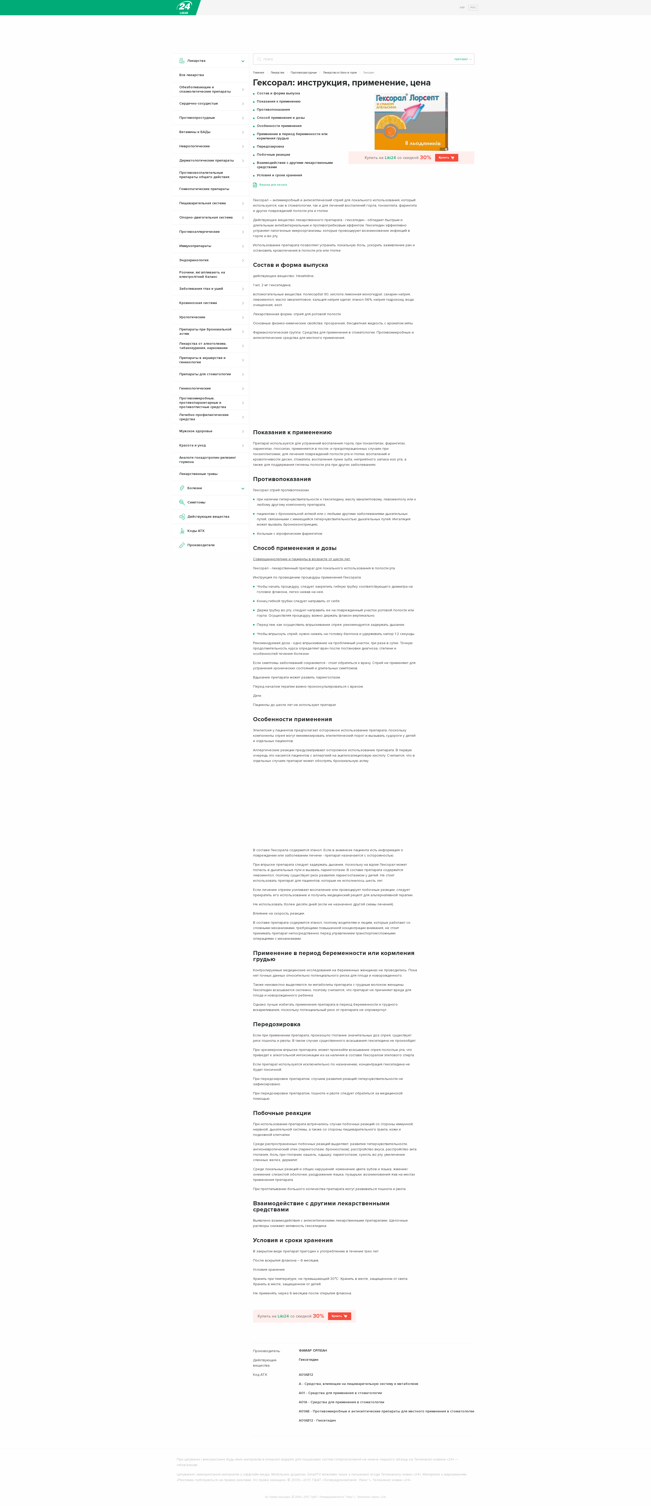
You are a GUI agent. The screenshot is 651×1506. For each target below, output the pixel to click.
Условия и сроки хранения (279, 175)
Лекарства (277, 72)
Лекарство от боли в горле (340, 72)
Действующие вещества (208, 516)
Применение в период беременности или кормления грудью (292, 136)
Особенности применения (279, 126)
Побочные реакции (273, 154)
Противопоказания (273, 109)
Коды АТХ (195, 531)
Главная (258, 72)
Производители (201, 545)
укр (462, 7)
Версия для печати (273, 185)
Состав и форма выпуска (278, 93)
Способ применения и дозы (281, 117)
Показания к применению (279, 101)
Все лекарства (191, 75)
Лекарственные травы (198, 474)
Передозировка (270, 146)
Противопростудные (304, 72)
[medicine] (184, 7)
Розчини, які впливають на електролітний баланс (202, 274)
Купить (444, 158)
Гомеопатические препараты (204, 189)
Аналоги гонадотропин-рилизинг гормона (207, 459)
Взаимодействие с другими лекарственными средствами (295, 165)
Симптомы (196, 502)
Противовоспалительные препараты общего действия (204, 174)
